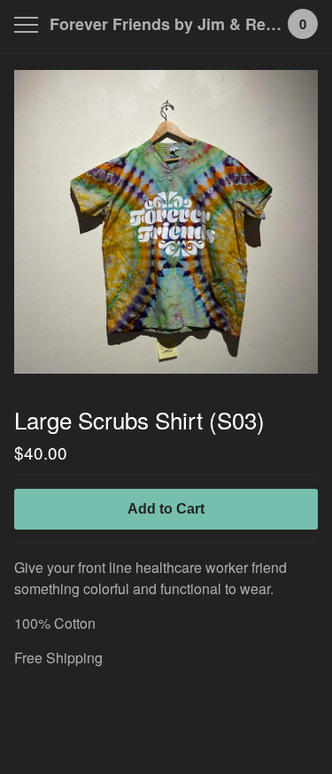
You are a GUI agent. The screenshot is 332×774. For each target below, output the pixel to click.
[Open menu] (29, 24)
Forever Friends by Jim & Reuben (166, 23)
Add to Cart (166, 508)
